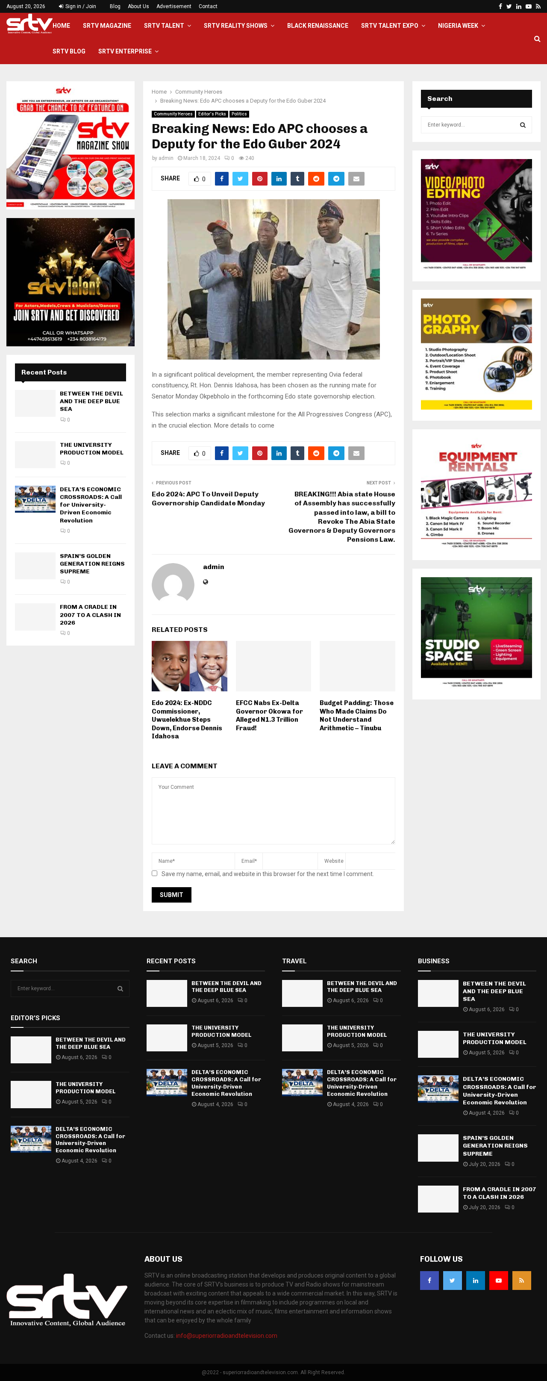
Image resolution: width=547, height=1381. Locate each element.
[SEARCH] (523, 124)
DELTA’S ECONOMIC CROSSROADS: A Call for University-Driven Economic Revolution (91, 505)
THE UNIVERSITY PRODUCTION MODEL (92, 448)
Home (61, 25)
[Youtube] (498, 1280)
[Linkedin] (475, 1280)
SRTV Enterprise (125, 51)
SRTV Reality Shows (236, 25)
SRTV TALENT (164, 25)
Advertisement (173, 6)
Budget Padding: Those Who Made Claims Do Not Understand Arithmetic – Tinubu (357, 715)
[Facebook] (429, 1280)
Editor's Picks (212, 114)
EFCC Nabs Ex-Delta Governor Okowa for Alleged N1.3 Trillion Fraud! (269, 715)
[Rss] (521, 1280)
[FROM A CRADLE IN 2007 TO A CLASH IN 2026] (35, 616)
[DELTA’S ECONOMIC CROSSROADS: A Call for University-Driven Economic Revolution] (35, 499)
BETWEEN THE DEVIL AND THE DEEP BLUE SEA (91, 401)
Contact (208, 6)
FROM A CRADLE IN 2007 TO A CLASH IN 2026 (90, 614)
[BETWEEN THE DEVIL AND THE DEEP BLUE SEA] (35, 403)
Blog (115, 6)
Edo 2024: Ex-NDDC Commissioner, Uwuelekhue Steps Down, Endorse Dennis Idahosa (187, 719)
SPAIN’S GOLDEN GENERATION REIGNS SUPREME (92, 563)
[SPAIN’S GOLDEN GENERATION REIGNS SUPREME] (35, 565)
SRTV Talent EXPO (389, 25)
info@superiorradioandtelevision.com (226, 1335)
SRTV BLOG (69, 51)
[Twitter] (452, 1280)
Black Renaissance (317, 25)
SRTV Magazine (107, 25)
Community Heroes (173, 114)
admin (166, 158)
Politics (239, 114)
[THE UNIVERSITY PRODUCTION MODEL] (35, 454)
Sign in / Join (80, 6)
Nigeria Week (458, 25)
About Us (138, 6)
